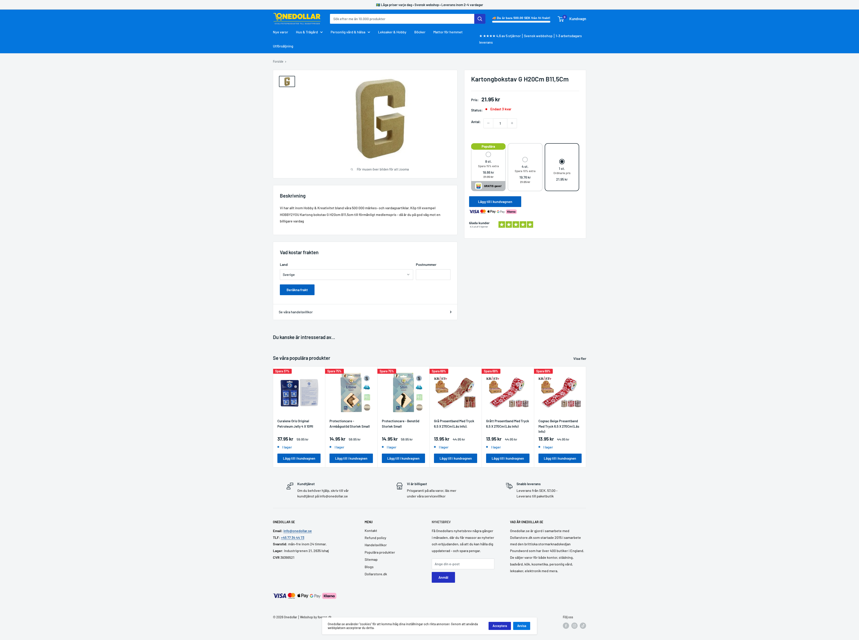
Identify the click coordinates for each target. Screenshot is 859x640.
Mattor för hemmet (448, 32)
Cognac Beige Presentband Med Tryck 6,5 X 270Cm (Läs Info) (558, 426)
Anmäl (443, 577)
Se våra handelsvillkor (296, 312)
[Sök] (479, 19)
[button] (488, 165)
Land (284, 264)
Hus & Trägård (307, 32)
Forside (278, 61)
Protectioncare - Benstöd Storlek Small (400, 423)
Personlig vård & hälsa (348, 32)
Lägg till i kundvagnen (495, 201)
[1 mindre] (488, 123)
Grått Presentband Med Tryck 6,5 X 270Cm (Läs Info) (507, 423)
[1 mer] (512, 123)
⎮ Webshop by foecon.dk (314, 617)
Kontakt (371, 530)
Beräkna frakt (297, 290)
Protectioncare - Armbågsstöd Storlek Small (350, 423)
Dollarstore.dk (376, 574)
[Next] (586, 417)
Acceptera (500, 626)
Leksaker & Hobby (392, 32)
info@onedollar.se (297, 531)
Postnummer (426, 264)
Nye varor (280, 32)
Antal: (476, 121)
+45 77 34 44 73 (292, 537)
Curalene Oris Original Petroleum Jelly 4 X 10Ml (295, 423)
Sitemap (371, 559)
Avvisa (521, 626)
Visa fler (580, 358)
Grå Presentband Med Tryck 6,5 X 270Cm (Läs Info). (454, 423)
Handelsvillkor (376, 545)
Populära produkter (380, 552)
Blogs (369, 567)
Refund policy (375, 537)
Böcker (419, 32)
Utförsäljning (283, 46)
